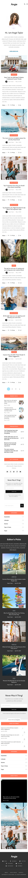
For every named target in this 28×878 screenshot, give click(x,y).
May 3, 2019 (18, 272)
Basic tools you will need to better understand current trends (14, 78)
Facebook (14, 861)
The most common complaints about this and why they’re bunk (14, 138)
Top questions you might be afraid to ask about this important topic (14, 208)
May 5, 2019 (18, 189)
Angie (14, 4)
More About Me (14, 51)
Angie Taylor (11, 81)
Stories (14, 351)
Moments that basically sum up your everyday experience (10, 444)
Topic (13, 265)
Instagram (10, 865)
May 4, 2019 (18, 211)
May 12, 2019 (18, 81)
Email (5, 861)
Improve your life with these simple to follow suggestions (14, 355)
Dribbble (20, 865)
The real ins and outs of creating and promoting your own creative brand (14, 269)
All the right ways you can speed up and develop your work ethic (14, 316)
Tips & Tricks (13, 135)
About (6, 872)
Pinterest (10, 863)
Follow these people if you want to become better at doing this (11, 742)
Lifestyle (14, 74)
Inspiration (7, 516)
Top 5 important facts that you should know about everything (14, 186)
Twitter (23, 861)
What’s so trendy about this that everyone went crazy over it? (14, 647)
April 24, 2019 (18, 320)
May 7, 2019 (18, 142)
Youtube (20, 863)
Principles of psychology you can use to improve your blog (10, 735)
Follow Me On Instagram (14, 719)
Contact (21, 872)
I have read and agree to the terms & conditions (14, 495)
